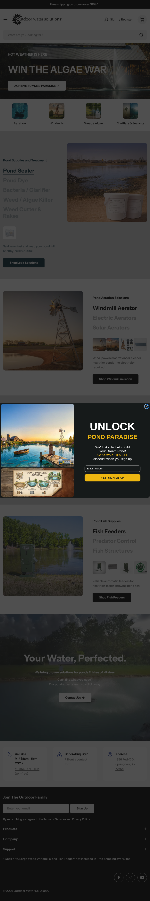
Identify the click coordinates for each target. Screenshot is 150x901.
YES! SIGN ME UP (112, 477)
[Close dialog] (147, 406)
